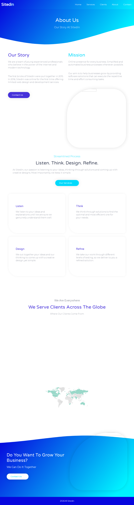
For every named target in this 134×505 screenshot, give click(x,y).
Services (91, 4)
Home (78, 4)
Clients (103, 4)
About (115, 4)
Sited (7, 4)
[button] (67, 183)
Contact (127, 4)
